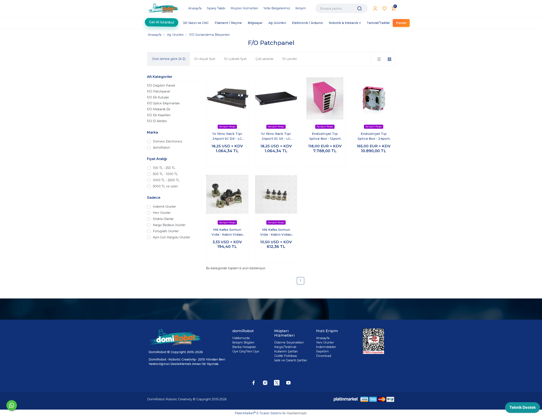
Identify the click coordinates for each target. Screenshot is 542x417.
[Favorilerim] (384, 8)
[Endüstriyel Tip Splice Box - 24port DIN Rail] (374, 98)
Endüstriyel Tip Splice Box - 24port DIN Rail (374, 136)
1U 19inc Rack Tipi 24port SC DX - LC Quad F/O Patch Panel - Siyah (227, 136)
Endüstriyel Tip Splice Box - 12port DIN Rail (324, 136)
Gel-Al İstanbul (161, 20)
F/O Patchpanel (158, 91)
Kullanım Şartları (286, 351)
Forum (401, 23)
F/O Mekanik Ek (158, 109)
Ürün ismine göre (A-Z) (168, 59)
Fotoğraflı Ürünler (166, 231)
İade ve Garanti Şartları (290, 360)
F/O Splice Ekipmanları (163, 103)
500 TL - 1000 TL (165, 174)
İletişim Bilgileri (243, 342)
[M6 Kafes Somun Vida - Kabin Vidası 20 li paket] (227, 194)
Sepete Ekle (227, 160)
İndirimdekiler (326, 347)
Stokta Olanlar (163, 219)
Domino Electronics (167, 141)
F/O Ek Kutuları (158, 97)
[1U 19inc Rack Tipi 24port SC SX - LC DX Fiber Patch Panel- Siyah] (276, 98)
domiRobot (161, 147)
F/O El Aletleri (157, 121)
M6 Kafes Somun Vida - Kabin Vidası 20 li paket (227, 232)
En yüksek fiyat (235, 59)
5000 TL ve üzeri (165, 186)
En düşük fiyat (204, 59)
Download (323, 356)
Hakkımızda (241, 338)
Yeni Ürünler (162, 213)
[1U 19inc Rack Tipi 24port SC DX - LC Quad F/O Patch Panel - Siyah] (227, 98)
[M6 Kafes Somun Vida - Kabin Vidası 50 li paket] (276, 194)
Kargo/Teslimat (285, 347)
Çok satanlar (265, 59)
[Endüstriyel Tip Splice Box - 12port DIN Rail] (325, 98)
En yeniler (289, 59)
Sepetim (322, 351)
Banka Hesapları (244, 347)
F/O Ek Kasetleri (158, 115)
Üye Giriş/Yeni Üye (245, 351)
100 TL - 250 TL (164, 168)
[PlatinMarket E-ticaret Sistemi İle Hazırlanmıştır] (346, 399)
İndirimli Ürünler (164, 206)
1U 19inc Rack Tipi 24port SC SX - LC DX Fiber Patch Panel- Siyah (276, 136)
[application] (522, 408)
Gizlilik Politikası (285, 356)
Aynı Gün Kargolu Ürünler (171, 237)
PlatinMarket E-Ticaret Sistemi (258, 413)
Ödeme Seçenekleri (289, 342)
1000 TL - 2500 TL (166, 180)
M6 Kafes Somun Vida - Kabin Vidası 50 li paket (276, 232)
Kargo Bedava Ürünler (169, 225)
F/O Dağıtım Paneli (161, 85)
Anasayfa (322, 338)
